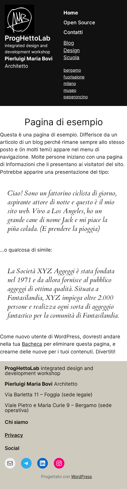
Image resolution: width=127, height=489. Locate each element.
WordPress (81, 476)
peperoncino (76, 96)
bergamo (72, 70)
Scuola (71, 57)
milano (70, 83)
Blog (69, 43)
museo (70, 90)
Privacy (14, 435)
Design (72, 50)
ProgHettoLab (28, 38)
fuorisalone (74, 76)
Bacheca (32, 344)
